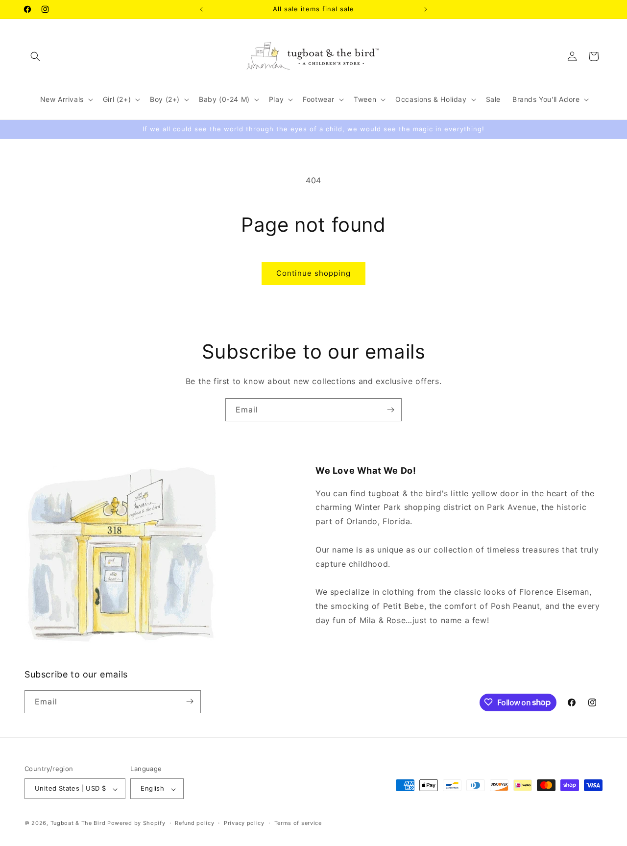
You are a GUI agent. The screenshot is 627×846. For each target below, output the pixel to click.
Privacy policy (244, 823)
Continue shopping (313, 273)
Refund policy (194, 823)
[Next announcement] (425, 9)
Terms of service (298, 823)
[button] (35, 56)
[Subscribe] (390, 409)
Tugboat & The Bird (78, 823)
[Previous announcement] (201, 9)
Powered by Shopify (136, 823)
